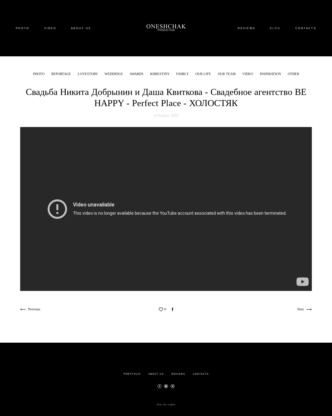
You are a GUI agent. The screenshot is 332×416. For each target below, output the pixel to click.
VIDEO (50, 28)
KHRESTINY (160, 74)
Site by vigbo (166, 404)
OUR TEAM (227, 74)
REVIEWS (246, 28)
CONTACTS (305, 28)
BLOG (275, 28)
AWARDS (137, 74)
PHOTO (23, 28)
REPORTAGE (61, 74)
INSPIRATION (271, 74)
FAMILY (183, 74)
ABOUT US (81, 28)
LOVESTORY (88, 74)
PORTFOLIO (132, 374)
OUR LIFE (203, 74)
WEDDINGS (114, 74)
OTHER (293, 74)
